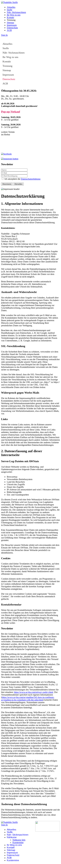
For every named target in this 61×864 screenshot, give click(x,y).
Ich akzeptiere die (22, 179)
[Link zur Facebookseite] (6, 154)
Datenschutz (12, 27)
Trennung (7, 65)
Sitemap (10, 22)
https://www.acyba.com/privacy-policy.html (33, 692)
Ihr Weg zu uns (13, 15)
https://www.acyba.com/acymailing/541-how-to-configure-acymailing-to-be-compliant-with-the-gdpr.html (27, 698)
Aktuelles (11, 7)
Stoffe (9, 10)
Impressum (12, 25)
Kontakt (10, 17)
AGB (9, 30)
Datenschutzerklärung (30, 179)
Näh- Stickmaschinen (16, 12)
